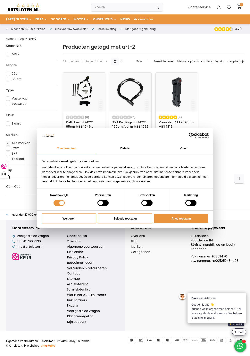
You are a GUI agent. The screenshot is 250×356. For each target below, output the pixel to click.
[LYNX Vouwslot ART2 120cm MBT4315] (177, 92)
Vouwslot (19, 104)
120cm (16, 79)
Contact (73, 273)
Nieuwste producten (190, 61)
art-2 (33, 39)
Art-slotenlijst (77, 284)
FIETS (39, 19)
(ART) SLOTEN (17, 19)
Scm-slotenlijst (78, 289)
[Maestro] (168, 340)
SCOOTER (58, 19)
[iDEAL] (132, 340)
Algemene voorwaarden (85, 247)
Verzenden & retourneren (87, 268)
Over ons (74, 241)
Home (10, 39)
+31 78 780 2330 (29, 241)
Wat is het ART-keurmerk (86, 295)
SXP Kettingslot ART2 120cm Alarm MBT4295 (130, 124)
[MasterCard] (159, 340)
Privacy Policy (77, 257)
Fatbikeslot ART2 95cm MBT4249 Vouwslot (79, 125)
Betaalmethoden (80, 263)
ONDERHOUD (103, 19)
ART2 (16, 54)
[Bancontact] (141, 340)
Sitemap (73, 279)
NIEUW (125, 19)
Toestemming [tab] (66, 148)
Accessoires (144, 19)
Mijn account (77, 322)
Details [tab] (125, 148)
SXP (14, 154)
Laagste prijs (215, 61)
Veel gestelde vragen (83, 311)
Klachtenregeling (80, 316)
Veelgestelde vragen (33, 236)
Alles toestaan (181, 218)
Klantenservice (199, 7)
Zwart (16, 123)
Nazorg (72, 305)
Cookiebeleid (77, 236)
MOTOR (79, 19)
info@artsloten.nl (30, 247)
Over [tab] (183, 148)
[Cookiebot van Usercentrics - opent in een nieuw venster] (191, 135)
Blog (134, 241)
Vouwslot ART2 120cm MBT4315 (176, 124)
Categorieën (140, 252)
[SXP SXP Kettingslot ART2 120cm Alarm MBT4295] (130, 92)
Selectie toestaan (125, 218)
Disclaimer (75, 252)
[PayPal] (150, 340)
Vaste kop (19, 98)
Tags (21, 39)
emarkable (48, 346)
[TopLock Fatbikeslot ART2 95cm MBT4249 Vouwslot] (84, 92)
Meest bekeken (164, 61)
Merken (137, 247)
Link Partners (77, 300)
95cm (16, 74)
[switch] (103, 203)
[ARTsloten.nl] (23, 7)
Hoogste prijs (235, 61)
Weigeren (68, 218)
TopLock (18, 159)
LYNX (15, 148)
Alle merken (21, 143)
